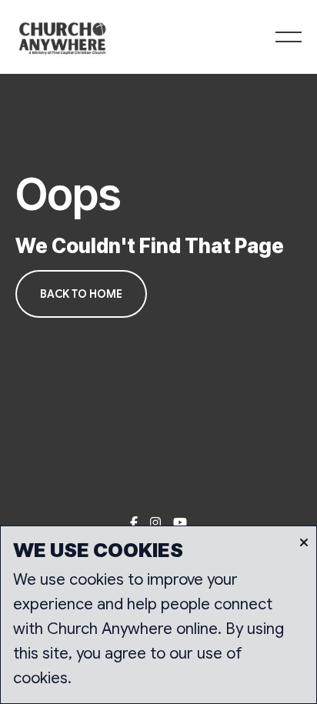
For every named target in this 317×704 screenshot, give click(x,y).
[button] (288, 37)
